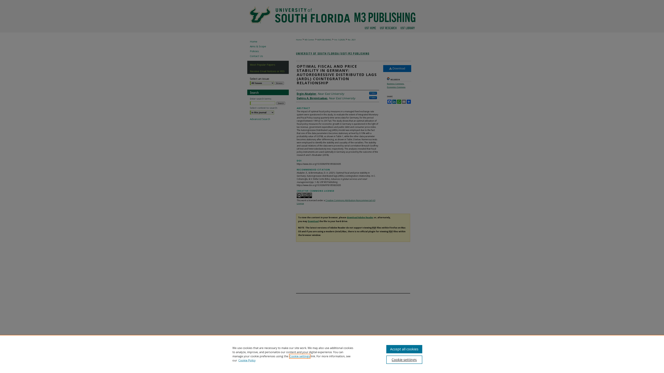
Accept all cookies (404, 349)
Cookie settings (300, 356)
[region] (332, 354)
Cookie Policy (247, 360)
